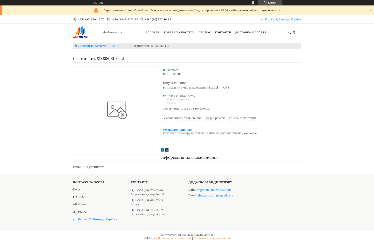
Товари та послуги (179, 32)
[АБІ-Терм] (86, 32)
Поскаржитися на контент (174, 238)
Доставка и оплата (250, 32)
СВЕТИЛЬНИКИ (119, 45)
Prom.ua (208, 234)
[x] (166, 150)
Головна (153, 32)
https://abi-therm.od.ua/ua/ (214, 190)
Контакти (223, 32)
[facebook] (162, 150)
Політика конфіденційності (212, 238)
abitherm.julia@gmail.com (215, 195)
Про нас (204, 32)
